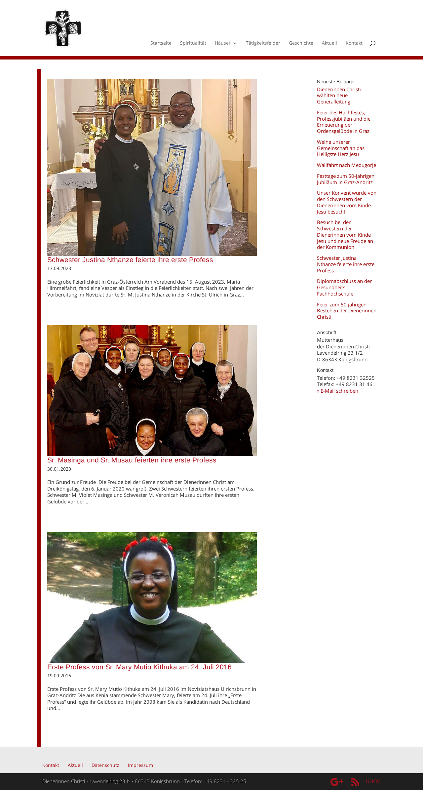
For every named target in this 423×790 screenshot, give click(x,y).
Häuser (223, 43)
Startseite (161, 43)
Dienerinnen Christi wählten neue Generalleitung (339, 95)
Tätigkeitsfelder (263, 43)
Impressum (140, 765)
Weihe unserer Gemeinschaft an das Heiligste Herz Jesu (341, 148)
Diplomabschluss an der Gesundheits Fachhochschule (344, 287)
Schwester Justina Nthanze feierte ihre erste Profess (130, 259)
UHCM (373, 781)
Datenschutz (105, 765)
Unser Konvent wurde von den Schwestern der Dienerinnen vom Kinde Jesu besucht (346, 202)
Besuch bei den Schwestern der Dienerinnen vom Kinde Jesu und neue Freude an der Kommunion (345, 234)
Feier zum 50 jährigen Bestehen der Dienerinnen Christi (346, 310)
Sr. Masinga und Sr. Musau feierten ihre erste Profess (131, 460)
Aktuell (329, 43)
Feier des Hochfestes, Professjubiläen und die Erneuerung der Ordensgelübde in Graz (343, 121)
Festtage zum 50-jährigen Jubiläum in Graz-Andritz (345, 179)
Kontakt (354, 43)
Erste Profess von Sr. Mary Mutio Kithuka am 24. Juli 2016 (139, 667)
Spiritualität (193, 43)
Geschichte (301, 43)
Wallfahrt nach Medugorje (346, 165)
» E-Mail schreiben (337, 390)
